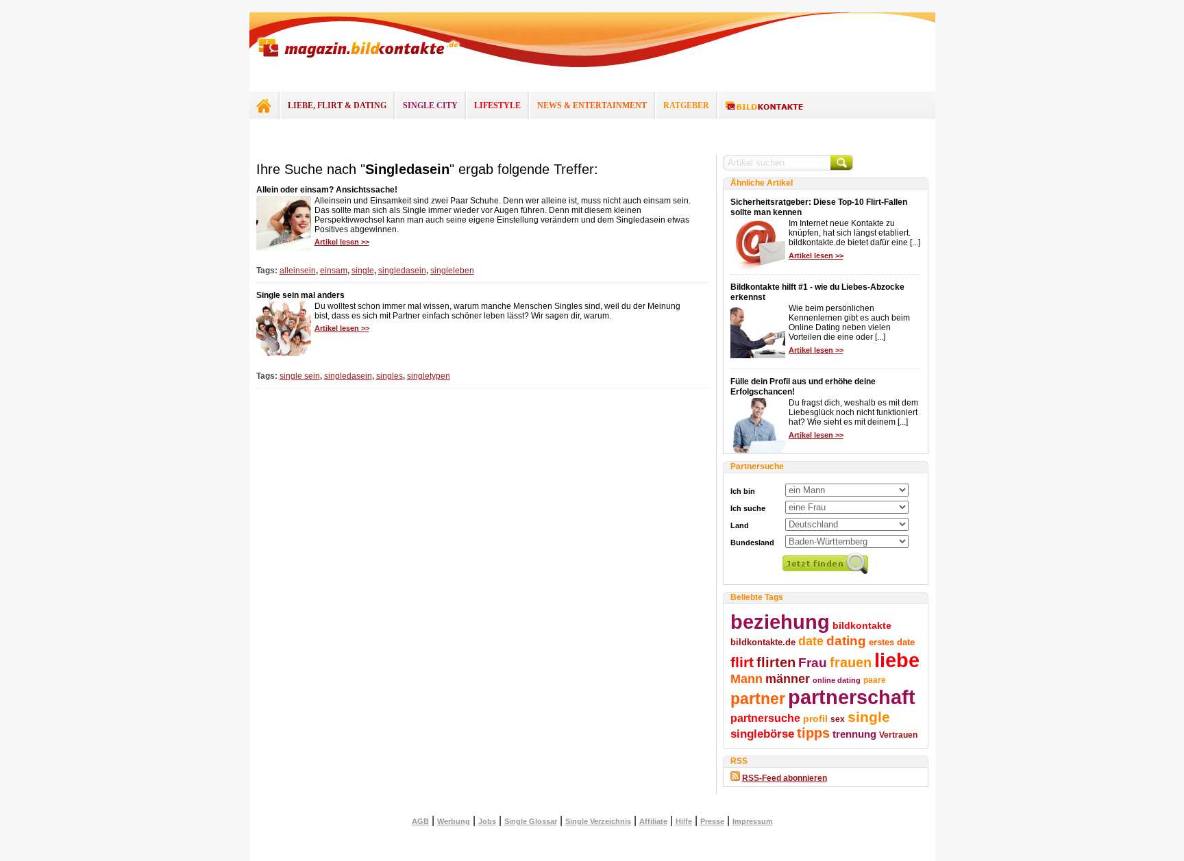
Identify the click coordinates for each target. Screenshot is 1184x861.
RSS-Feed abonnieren (784, 778)
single (363, 270)
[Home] (263, 105)
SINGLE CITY (430, 105)
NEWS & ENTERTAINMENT (592, 105)
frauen (851, 662)
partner (757, 699)
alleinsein (298, 270)
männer (787, 679)
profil (815, 718)
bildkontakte (861, 625)
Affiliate (653, 821)
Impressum (752, 821)
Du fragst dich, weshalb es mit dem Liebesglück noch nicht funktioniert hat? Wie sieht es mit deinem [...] (853, 412)
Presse (712, 821)
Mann (746, 679)
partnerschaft (851, 697)
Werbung (453, 821)
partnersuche (765, 718)
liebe (897, 660)
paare (874, 680)
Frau (812, 663)
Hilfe (684, 821)
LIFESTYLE (497, 105)
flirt (742, 662)
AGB (420, 821)
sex (837, 719)
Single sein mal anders (300, 295)
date (811, 641)
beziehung (780, 622)
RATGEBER (686, 105)
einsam (333, 270)
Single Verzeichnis (598, 821)
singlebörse (762, 733)
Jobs (487, 821)
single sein (300, 376)
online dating (837, 680)
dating (846, 641)
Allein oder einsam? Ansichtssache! (326, 190)
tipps (813, 732)
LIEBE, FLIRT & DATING (337, 105)
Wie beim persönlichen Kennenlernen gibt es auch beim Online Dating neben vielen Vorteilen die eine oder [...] (849, 322)
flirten (776, 662)
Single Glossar (530, 821)
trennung (854, 734)
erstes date (892, 642)
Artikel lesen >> (341, 242)
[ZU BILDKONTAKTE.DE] (764, 106)
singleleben (452, 270)
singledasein (402, 270)
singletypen (428, 376)
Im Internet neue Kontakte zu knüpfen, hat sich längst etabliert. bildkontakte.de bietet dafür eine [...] (854, 233)
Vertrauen (898, 735)
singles (389, 376)
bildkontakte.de (763, 642)
